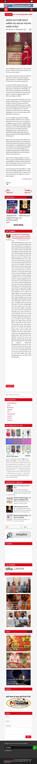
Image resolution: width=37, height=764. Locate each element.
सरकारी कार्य (9, 420)
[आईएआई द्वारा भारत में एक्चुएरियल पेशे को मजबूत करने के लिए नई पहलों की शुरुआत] (12, 207)
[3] (17, 225)
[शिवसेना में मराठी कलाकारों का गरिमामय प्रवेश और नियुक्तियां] (18, 585)
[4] (19, 225)
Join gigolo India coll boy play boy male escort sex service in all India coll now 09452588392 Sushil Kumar (21, 236)
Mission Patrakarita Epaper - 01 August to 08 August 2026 (22, 499)
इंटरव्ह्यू (8, 405)
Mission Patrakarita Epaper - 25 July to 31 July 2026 (22, 516)
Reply (9, 239)
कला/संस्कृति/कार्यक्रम (12, 403)
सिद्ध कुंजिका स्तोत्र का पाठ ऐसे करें (15, 647)
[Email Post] (7, 184)
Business (13, 29)
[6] (22, 225)
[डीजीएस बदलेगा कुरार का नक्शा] (25, 207)
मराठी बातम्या (9, 409)
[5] (21, 225)
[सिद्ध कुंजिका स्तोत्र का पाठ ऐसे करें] (18, 642)
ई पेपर (8, 411)
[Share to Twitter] (14, 202)
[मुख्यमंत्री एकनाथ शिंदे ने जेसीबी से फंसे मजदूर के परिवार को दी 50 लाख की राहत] (18, 619)
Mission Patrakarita (9, 759)
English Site (10, 407)
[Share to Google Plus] (16, 202)
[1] (14, 225)
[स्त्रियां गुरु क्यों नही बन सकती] (18, 660)
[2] (16, 225)
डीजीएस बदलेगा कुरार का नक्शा (21, 507)
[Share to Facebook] (12, 202)
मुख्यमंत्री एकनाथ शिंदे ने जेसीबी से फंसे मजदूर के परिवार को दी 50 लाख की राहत (18, 622)
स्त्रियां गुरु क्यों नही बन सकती (14, 664)
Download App (11, 414)
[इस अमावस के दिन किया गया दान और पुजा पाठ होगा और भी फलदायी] (18, 677)
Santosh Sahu (27, 179)
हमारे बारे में (9, 418)
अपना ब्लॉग (9, 416)
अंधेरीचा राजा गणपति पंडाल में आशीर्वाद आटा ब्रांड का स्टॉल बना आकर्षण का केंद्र (18, 23)
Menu (5, 1)
